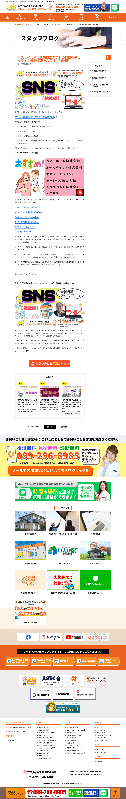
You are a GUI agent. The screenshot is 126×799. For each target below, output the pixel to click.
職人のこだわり (71, 737)
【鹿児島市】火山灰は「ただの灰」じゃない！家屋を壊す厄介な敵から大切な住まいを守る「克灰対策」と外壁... (71, 404)
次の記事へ (65, 427)
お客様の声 (51, 19)
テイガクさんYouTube (23, 232)
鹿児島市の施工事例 (43, 750)
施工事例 (35, 19)
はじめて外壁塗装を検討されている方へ (19, 728)
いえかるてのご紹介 (73, 745)
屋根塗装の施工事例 (43, 730)
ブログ (97, 19)
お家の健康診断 (71, 740)
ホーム (19, 24)
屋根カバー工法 (71, 732)
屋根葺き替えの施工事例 (44, 737)
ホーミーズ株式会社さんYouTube (27, 222)
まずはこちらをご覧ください (20, 18)
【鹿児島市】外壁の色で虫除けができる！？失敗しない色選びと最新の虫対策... (49, 402)
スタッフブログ (34, 24)
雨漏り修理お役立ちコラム (100, 92)
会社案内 (81, 19)
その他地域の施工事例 (44, 758)
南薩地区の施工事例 (43, 755)
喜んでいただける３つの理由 (16, 731)
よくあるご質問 (101, 737)
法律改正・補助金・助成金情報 (100, 86)
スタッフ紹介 (101, 732)
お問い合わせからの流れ (104, 735)
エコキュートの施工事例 (44, 743)
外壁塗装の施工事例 (43, 727)
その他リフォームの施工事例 (46, 748)
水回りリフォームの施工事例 (46, 745)
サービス (66, 19)
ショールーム (101, 730)
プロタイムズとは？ (103, 740)
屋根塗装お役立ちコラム (100, 79)
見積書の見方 (71, 748)
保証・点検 (70, 743)
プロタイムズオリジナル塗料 (76, 730)
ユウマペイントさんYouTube (25, 227)
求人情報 (112, 17)
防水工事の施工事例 (43, 735)
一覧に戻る (50, 427)
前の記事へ (34, 427)
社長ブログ (100, 749)
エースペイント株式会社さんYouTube (28, 212)
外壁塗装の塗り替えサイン (75, 750)
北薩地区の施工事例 (43, 753)
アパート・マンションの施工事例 (47, 740)
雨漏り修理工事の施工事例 (45, 732)
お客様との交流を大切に (74, 735)
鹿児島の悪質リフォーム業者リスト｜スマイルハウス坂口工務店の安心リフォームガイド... (27, 403)
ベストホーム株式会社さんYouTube (27, 207)
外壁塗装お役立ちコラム (100, 72)
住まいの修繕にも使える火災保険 (77, 753)
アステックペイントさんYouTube (27, 217)
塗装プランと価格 (72, 727)
